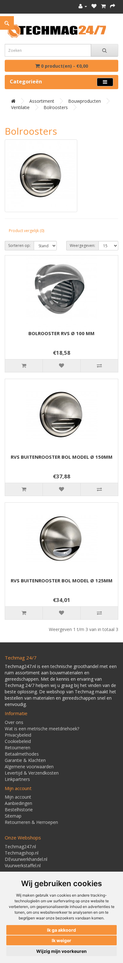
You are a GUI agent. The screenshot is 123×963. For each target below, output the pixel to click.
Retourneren (17, 748)
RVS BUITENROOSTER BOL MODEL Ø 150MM (62, 457)
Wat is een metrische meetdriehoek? (42, 729)
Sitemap (13, 816)
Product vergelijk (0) (26, 230)
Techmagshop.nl (21, 853)
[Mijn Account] (83, 6)
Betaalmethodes (22, 754)
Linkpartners (17, 779)
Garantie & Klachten (25, 760)
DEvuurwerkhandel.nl (26, 859)
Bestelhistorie (19, 810)
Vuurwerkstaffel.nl (23, 865)
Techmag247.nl (20, 846)
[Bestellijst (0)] (94, 6)
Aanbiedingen (18, 803)
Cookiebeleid (18, 741)
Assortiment (41, 101)
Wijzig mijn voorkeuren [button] (61, 951)
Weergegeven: (82, 245)
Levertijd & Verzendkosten (32, 773)
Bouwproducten (84, 101)
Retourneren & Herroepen (31, 822)
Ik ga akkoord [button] (61, 930)
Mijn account (18, 797)
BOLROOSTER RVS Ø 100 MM (61, 333)
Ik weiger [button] (61, 940)
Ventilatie (20, 107)
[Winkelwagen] (103, 6)
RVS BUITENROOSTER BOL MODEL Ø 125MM (62, 580)
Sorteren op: (19, 245)
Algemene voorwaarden (29, 767)
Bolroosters (56, 107)
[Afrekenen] (112, 6)
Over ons (14, 722)
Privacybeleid (18, 735)
